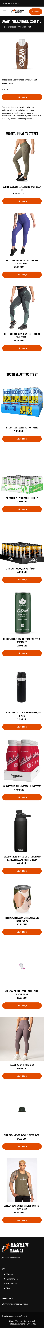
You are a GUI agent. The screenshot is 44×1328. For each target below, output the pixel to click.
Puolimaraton (12, 1279)
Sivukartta (31, 1324)
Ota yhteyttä (20, 1321)
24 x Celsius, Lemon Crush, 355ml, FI (22, 498)
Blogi (8, 1288)
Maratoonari (11, 1283)
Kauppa (35, 11)
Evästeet (31, 1321)
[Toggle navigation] (5, 11)
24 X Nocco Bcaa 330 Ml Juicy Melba (22, 427)
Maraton (9, 1274)
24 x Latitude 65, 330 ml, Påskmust (22, 568)
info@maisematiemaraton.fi (11, 3)
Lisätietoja (22, 97)
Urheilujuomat (24, 27)
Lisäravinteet (10, 27)
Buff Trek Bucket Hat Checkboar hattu (22, 1135)
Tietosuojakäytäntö (16, 1324)
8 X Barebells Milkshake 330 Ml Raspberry (22, 786)
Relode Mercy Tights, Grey (22, 1064)
